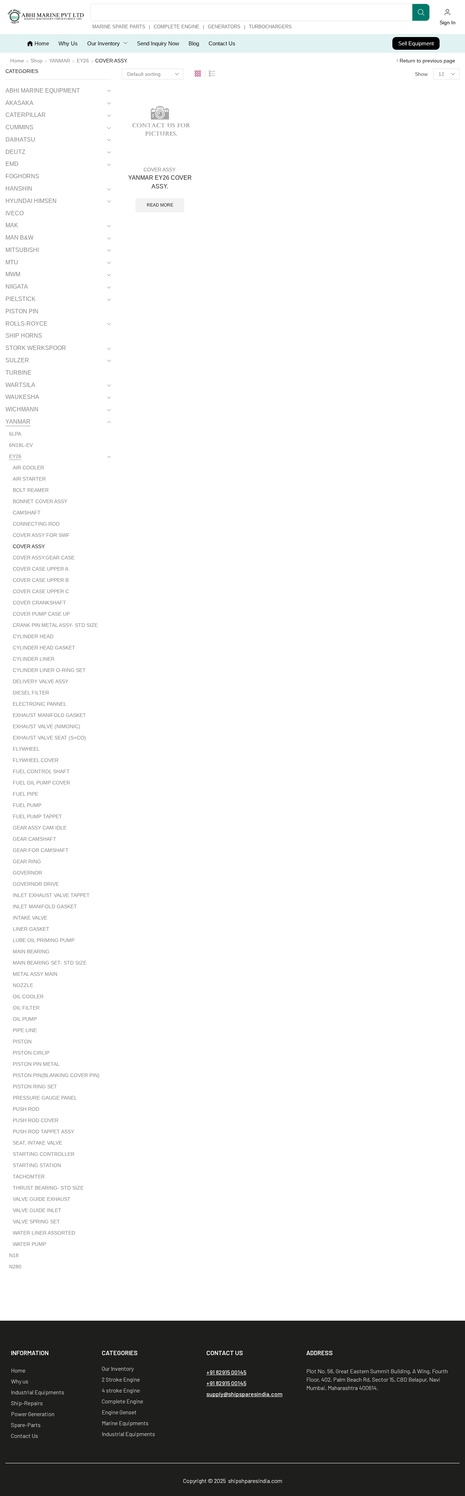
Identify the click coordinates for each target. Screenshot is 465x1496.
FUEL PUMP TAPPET (37, 816)
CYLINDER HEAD (33, 636)
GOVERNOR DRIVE (36, 884)
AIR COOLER (28, 467)
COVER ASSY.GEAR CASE (43, 558)
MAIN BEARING (31, 951)
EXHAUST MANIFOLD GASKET (49, 715)
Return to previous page (427, 61)
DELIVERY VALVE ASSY (40, 681)
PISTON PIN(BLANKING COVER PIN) (56, 1075)
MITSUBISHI (22, 250)
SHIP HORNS (23, 336)
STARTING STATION (37, 1165)
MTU (11, 262)
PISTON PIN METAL (36, 1064)
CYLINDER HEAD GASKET (44, 648)
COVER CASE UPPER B (41, 580)
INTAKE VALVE (30, 918)
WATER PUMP (29, 1244)
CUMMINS (19, 127)
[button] (447, 17)
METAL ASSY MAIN (35, 974)
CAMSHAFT (27, 512)
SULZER (17, 360)
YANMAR (59, 61)
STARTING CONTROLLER (43, 1154)
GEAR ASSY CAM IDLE (39, 828)
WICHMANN (22, 409)
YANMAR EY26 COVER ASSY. (160, 182)
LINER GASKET (31, 929)
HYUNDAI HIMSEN (31, 201)
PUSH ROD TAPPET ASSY (43, 1131)
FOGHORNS (22, 176)
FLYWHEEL (26, 749)
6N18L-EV (21, 445)
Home (17, 61)
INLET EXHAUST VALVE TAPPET (51, 895)
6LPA (15, 434)
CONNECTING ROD (36, 524)
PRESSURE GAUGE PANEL (45, 1098)
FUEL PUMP (27, 805)
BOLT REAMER (31, 490)
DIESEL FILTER (31, 693)
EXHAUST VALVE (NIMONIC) (46, 726)
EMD (12, 164)
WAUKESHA (22, 397)
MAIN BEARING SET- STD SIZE (49, 963)
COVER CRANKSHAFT (39, 603)
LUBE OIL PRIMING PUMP (43, 940)
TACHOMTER (29, 1176)
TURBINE (18, 373)
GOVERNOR (27, 873)
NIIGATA (16, 287)
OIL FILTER (26, 1008)
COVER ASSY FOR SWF (41, 535)
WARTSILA (20, 385)
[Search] (420, 12)
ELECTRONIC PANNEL (39, 704)
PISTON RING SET (35, 1086)
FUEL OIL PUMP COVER (41, 783)
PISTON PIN (22, 311)
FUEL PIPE (25, 794)
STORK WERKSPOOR (35, 348)
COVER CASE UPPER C (41, 591)
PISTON (22, 1041)
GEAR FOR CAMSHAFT (41, 850)
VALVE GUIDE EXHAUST (41, 1199)
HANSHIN (18, 189)
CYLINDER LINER (33, 659)
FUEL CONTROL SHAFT (41, 771)
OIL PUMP (25, 1019)
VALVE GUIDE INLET (37, 1210)
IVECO (14, 213)
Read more (160, 205)
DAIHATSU (20, 139)
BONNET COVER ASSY (40, 501)
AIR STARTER (29, 479)
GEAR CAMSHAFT (34, 839)
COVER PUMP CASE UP (41, 614)
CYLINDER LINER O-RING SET (49, 670)
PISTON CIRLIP (31, 1053)
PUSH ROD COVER (35, 1120)
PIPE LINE (25, 1030)
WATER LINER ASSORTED (44, 1233)
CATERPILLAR (25, 115)
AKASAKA (19, 103)
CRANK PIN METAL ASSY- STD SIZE (55, 625)
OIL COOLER (28, 996)
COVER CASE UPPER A (40, 569)
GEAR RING (27, 861)
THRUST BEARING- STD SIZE (48, 1188)
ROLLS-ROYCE (26, 324)
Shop (37, 61)
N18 (14, 1255)
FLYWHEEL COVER (35, 760)
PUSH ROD (26, 1109)
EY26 (83, 61)
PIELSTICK (20, 299)
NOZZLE (23, 985)
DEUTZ (15, 152)
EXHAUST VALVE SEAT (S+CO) (49, 738)
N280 (15, 1266)
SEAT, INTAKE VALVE (37, 1143)
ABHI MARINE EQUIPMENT (42, 90)
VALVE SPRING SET (36, 1221)
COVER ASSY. (159, 169)
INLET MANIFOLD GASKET (45, 906)
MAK (11, 225)
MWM (12, 274)
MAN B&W (19, 238)
